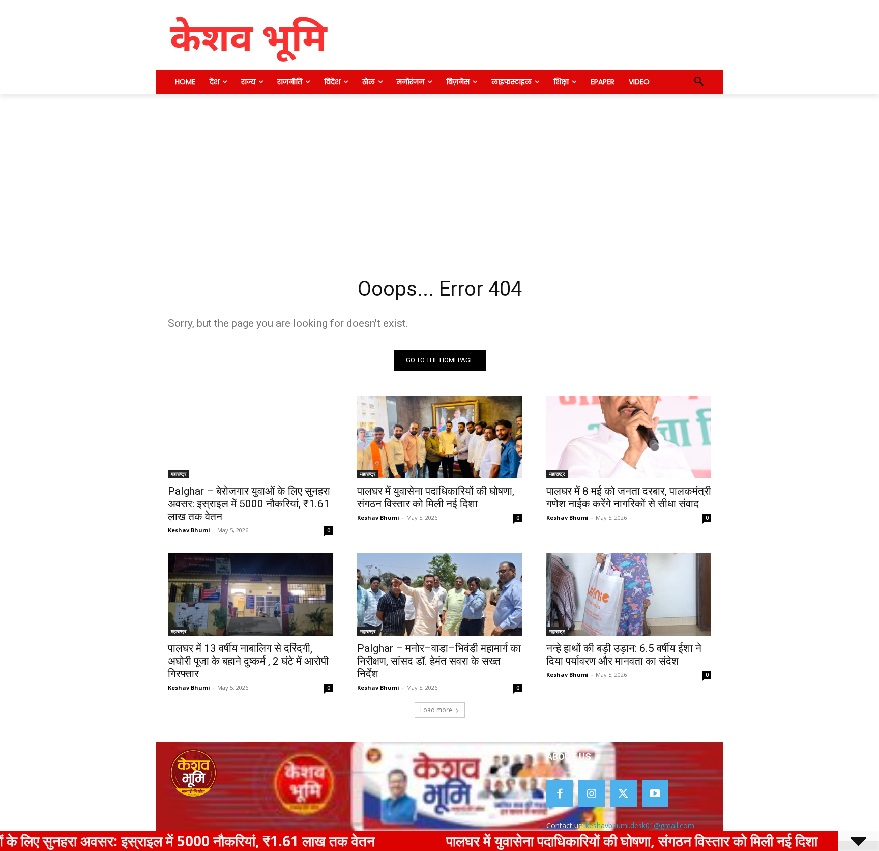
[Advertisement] (439, 170)
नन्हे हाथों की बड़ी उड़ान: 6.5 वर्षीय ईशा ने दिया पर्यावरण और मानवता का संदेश (623, 654)
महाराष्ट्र (178, 473)
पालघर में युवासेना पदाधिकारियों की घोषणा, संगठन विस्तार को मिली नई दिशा (435, 497)
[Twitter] (623, 793)
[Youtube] (655, 793)
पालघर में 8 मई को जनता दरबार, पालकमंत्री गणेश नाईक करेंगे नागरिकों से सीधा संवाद (628, 497)
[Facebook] (559, 793)
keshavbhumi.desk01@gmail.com (639, 825)
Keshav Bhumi (189, 530)
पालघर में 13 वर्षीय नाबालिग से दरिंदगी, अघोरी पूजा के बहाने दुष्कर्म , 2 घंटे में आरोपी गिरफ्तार (248, 661)
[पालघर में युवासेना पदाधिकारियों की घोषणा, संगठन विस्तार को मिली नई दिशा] (439, 437)
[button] (699, 82)
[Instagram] (591, 793)
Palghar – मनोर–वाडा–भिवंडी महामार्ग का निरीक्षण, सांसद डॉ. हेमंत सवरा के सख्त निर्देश (439, 661)
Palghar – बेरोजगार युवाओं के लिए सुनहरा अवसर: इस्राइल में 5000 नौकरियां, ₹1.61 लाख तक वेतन (249, 504)
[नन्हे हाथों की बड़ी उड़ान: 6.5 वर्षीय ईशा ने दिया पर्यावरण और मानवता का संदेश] (628, 594)
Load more (436, 709)
